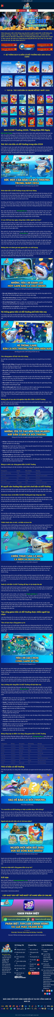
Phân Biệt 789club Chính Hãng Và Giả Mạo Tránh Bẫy (27, 932)
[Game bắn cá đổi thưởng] (27, 5)
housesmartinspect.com (20, 880)
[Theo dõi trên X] (23, 1)
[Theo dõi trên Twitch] (31, 1)
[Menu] (2, 6)
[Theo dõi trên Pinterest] (24, 1)
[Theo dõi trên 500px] (30, 1)
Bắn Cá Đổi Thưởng (6, 133)
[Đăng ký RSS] (26, 1)
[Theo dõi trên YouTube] (28, 1)
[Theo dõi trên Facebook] (22, 1)
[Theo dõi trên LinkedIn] (27, 1)
